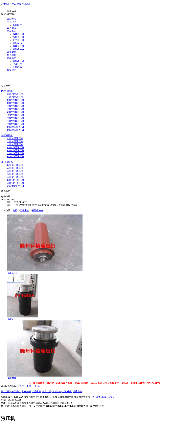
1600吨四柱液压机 (16, 130)
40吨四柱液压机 (15, 94)
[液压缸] (22, 316)
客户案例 (11, 28)
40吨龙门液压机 (15, 174)
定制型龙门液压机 (16, 186)
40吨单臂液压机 (15, 141)
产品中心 (16, 3)
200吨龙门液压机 (15, 183)
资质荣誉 (11, 52)
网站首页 (11, 19)
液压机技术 (18, 61)
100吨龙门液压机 (15, 180)
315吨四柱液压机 (15, 115)
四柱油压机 (18, 46)
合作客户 (17, 25)
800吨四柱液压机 (15, 124)
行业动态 (17, 64)
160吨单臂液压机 (15, 150)
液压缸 (10, 319)
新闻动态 (11, 58)
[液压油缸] (44, 376)
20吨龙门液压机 (15, 168)
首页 (15, 210)
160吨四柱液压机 (15, 103)
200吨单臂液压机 (15, 153)
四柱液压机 (18, 34)
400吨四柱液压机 (15, 112)
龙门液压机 (18, 40)
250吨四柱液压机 (15, 109)
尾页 (39, 386)
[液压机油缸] (45, 270)
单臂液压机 (18, 37)
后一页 (33, 386)
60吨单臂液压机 (15, 144)
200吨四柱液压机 (15, 106)
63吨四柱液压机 (15, 97)
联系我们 (26, 3)
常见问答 (17, 67)
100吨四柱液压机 (15, 100)
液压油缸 (11, 378)
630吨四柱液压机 (15, 121)
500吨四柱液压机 (15, 118)
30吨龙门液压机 (15, 171)
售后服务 (11, 55)
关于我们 (5, 3)
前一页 (25, 386)
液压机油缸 (18, 49)
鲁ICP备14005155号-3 (103, 397)
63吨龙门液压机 (15, 177)
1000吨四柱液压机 (16, 127)
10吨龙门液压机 (15, 165)
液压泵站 (17, 43)
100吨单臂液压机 (15, 147)
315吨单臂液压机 (15, 156)
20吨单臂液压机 (15, 138)
